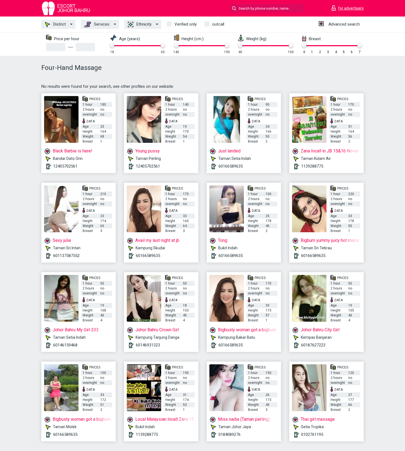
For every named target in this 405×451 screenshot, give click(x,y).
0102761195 (312, 434)
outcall (218, 24)
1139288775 (312, 166)
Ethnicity (143, 24)
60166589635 (230, 166)
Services (101, 24)
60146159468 (65, 345)
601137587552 (66, 255)
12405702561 (65, 166)
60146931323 (148, 345)
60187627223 (313, 345)
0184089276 (229, 434)
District (59, 24)
